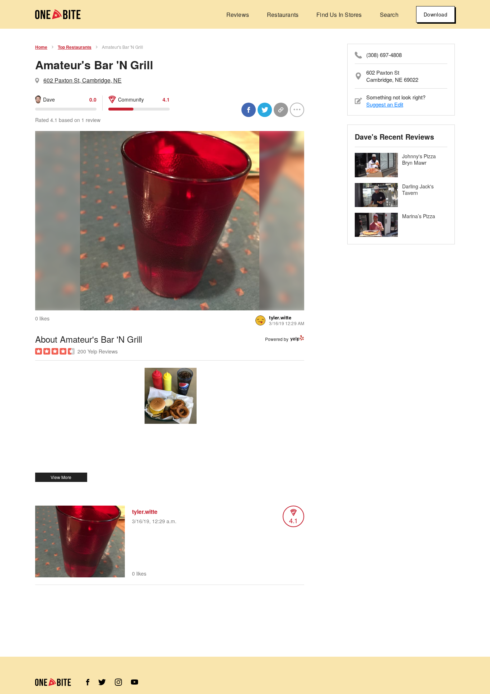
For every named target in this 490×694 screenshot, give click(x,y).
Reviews (237, 14)
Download (435, 14)
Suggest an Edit (384, 104)
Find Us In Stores (339, 14)
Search (389, 14)
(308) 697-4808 (384, 54)
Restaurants (282, 14)
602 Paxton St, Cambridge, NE (82, 80)
